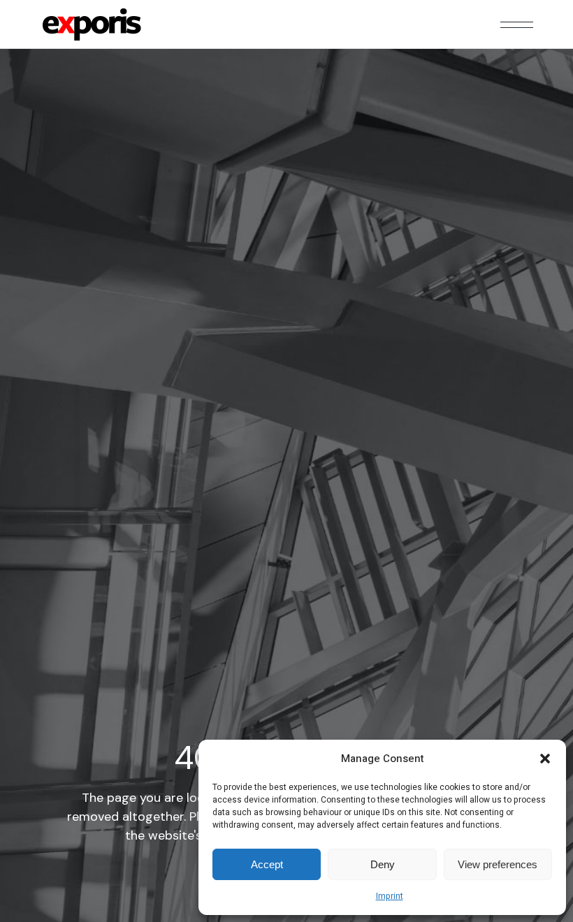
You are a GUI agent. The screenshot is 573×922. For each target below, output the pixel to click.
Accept (267, 864)
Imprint (389, 896)
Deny (382, 864)
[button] (545, 759)
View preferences (497, 864)
